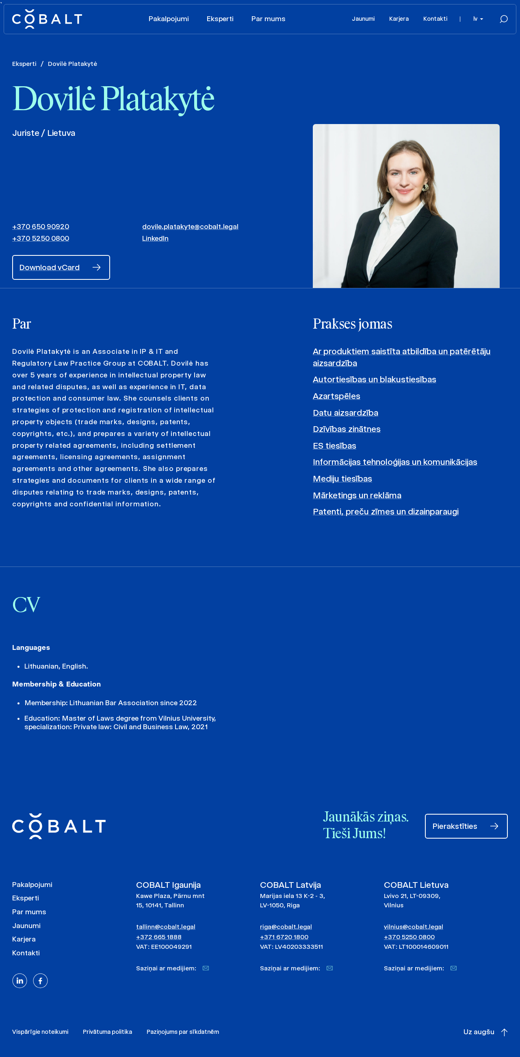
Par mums (268, 19)
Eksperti (220, 19)
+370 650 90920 (40, 226)
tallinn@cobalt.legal (165, 927)
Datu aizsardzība (345, 413)
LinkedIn (155, 238)
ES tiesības (334, 445)
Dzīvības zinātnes (347, 429)
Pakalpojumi (169, 19)
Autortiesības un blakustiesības (374, 379)
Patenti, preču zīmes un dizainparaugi (386, 511)
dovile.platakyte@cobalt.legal (190, 226)
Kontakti (435, 18)
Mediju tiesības (342, 478)
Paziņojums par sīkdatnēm (183, 1031)
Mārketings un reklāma (357, 495)
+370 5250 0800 (40, 238)
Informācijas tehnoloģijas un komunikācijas (395, 462)
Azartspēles (336, 396)
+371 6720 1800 (284, 937)
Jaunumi (363, 18)
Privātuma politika (107, 1031)
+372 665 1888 (159, 937)
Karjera (399, 18)
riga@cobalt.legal (286, 927)
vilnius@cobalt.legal (413, 927)
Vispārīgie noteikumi (40, 1031)
